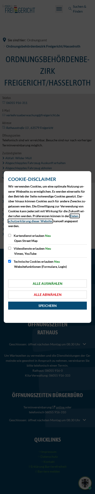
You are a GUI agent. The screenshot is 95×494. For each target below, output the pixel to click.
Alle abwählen (47, 295)
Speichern (47, 306)
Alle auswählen (47, 283)
